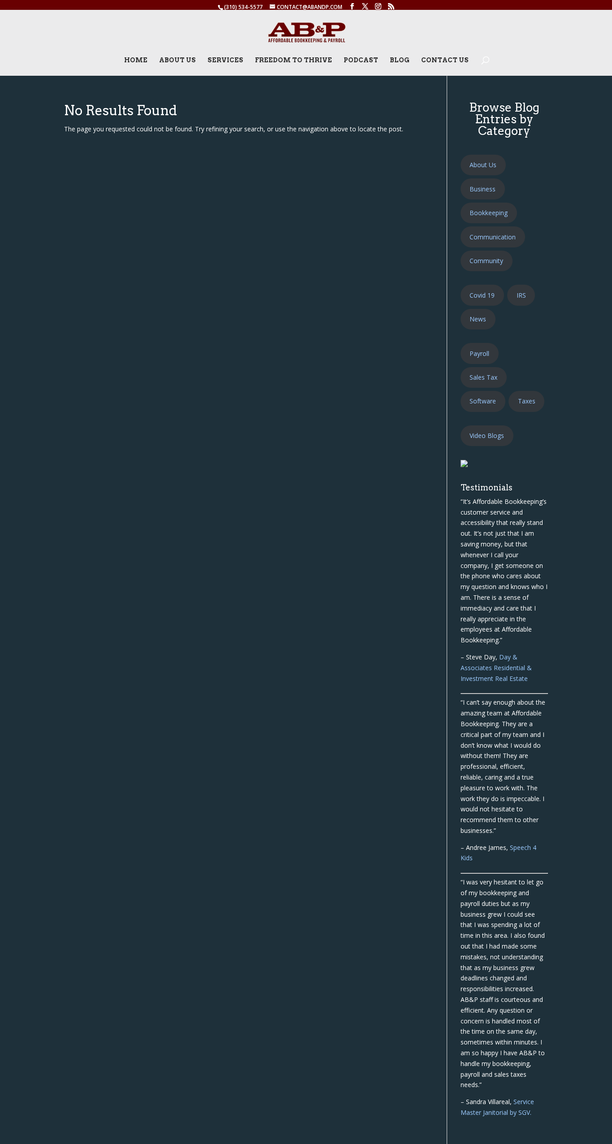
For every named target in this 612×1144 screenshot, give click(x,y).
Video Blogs (487, 435)
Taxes (526, 401)
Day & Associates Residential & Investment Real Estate (496, 668)
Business (483, 189)
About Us (177, 60)
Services (225, 60)
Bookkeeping (489, 212)
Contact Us (445, 60)
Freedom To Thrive (293, 60)
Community (486, 260)
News (478, 319)
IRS (521, 295)
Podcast (361, 60)
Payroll (479, 353)
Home (135, 60)
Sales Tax (483, 377)
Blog (399, 60)
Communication (493, 237)
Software (483, 401)
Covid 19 (482, 295)
